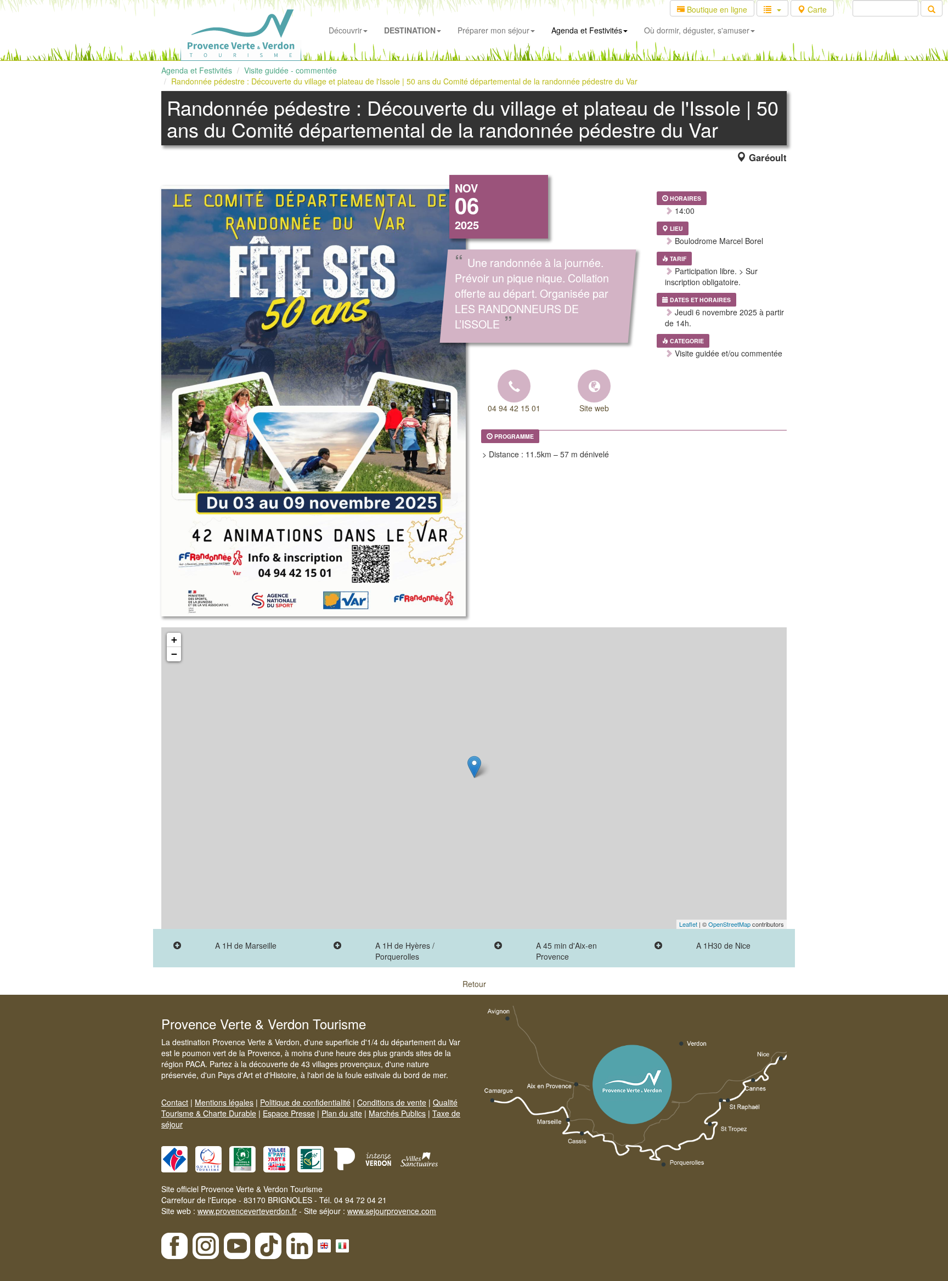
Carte (816, 9)
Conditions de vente (391, 1102)
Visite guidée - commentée (290, 70)
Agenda (586, 30)
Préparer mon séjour (493, 30)
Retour (474, 983)
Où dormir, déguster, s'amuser (696, 30)
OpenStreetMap (729, 924)
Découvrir (345, 30)
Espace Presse (289, 1113)
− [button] (174, 654)
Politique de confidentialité (305, 1102)
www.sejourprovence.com (391, 1210)
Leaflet (688, 924)
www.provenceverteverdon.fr (247, 1210)
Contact (174, 1102)
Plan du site (341, 1113)
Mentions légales (224, 1102)
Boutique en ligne (716, 9)
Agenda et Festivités (196, 70)
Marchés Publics (397, 1113)
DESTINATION (410, 30)
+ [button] (174, 639)
